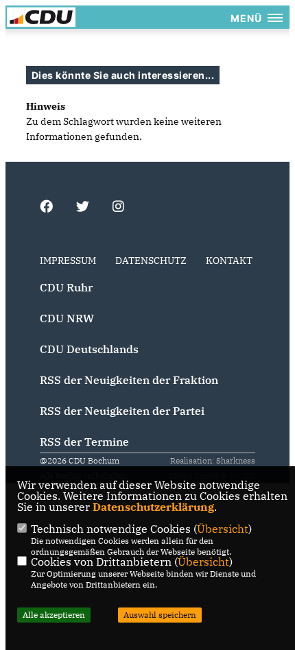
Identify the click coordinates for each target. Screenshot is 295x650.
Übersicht (222, 528)
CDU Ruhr (66, 287)
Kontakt (229, 260)
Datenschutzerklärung (153, 507)
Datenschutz (151, 260)
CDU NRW (67, 318)
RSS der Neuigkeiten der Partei (122, 411)
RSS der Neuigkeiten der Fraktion (129, 380)
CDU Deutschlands (89, 349)
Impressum (68, 260)
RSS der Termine (84, 441)
